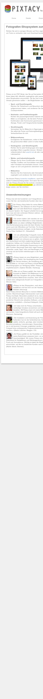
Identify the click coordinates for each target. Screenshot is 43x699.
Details (28, 18)
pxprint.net (30, 152)
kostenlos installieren (28, 178)
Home (14, 18)
